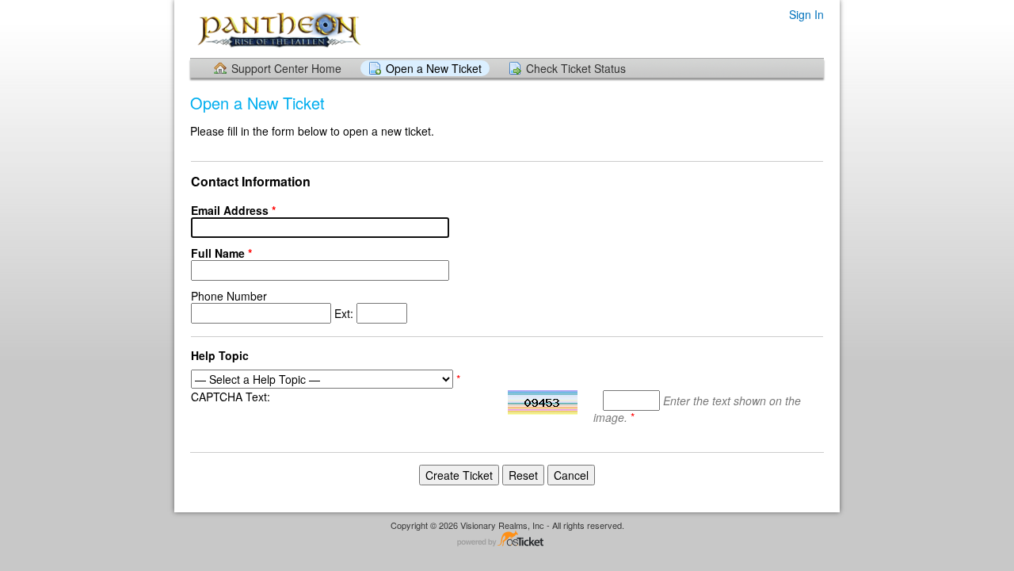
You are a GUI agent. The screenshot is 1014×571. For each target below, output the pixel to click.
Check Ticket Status (576, 68)
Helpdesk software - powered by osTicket (507, 540)
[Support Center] (277, 28)
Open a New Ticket (434, 68)
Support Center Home (286, 68)
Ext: (273, 304)
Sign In (806, 14)
